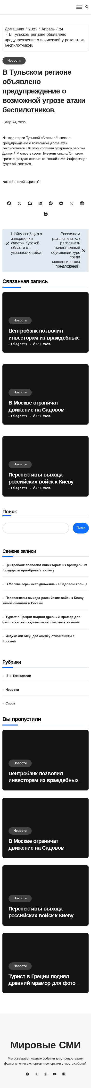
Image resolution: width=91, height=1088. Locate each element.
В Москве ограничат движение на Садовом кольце (36, 410)
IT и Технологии (18, 676)
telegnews (19, 344)
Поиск (9, 512)
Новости (14, 60)
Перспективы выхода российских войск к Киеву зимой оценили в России (41, 482)
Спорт (10, 703)
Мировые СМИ (45, 1046)
